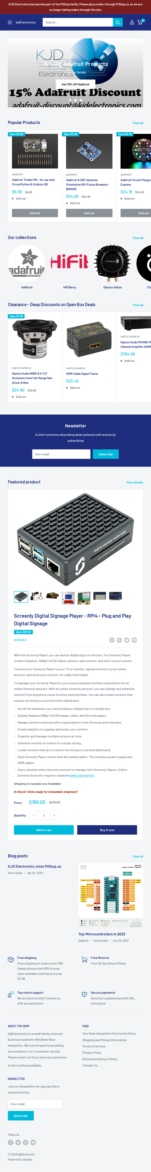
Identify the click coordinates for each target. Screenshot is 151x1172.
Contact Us (90, 1065)
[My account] (132, 22)
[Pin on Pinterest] (119, 640)
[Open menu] (10, 22)
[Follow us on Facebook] (10, 1142)
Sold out (35, 213)
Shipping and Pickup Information (104, 1040)
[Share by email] (134, 640)
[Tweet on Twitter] (127, 640)
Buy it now (107, 830)
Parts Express (21, 368)
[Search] (118, 22)
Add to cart (44, 830)
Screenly (20, 640)
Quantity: (20, 815)
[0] (139, 22)
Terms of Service (94, 1046)
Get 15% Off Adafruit (75, 84)
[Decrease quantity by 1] (33, 815)
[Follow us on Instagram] (25, 1142)
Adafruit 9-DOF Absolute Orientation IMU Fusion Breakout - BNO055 (88, 184)
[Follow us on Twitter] (18, 1142)
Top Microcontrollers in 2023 (101, 934)
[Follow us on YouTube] (33, 1142)
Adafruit (17, 174)
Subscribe (106, 454)
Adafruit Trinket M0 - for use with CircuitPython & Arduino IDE (33, 182)
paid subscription (82, 775)
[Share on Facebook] (112, 640)
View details (135, 482)
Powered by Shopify (20, 1159)
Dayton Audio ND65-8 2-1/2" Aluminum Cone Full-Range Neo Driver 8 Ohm (32, 378)
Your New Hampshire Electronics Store (109, 1033)
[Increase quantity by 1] (54, 815)
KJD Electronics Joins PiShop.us (34, 866)
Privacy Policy (91, 1052)
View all (138, 123)
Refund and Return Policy (99, 1059)
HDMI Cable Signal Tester (82, 373)
